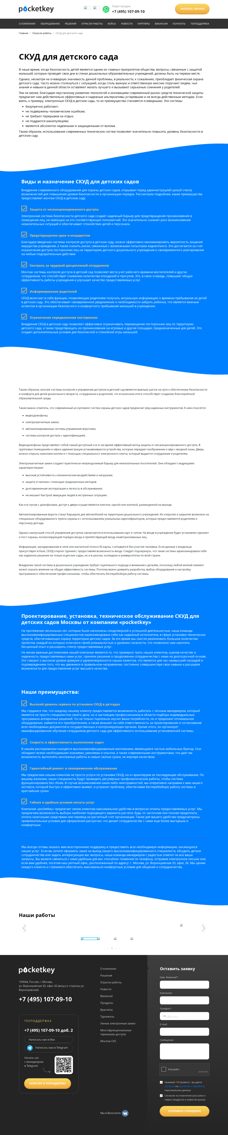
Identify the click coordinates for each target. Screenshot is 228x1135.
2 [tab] (112, 948)
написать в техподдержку (47, 1083)
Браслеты (106, 1010)
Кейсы (112, 23)
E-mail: (164, 1024)
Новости (127, 23)
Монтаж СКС (108, 1041)
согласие (170, 1086)
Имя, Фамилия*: (169, 977)
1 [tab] (108, 948)
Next (205, 928)
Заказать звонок (192, 8)
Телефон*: (166, 1008)
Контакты (179, 23)
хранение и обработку (192, 1086)
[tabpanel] (114, 925)
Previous (23, 928)
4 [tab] (120, 948)
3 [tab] (116, 948)
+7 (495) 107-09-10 (128, 11)
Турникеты (107, 1016)
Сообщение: (167, 1040)
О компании (27, 23)
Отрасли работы (92, 23)
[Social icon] (125, 1113)
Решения (70, 23)
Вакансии (161, 23)
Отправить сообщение (184, 1111)
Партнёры (144, 23)
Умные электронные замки (117, 1023)
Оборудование (50, 23)
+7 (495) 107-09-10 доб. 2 (48, 1029)
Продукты (106, 1003)
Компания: (166, 993)
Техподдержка (200, 23)
